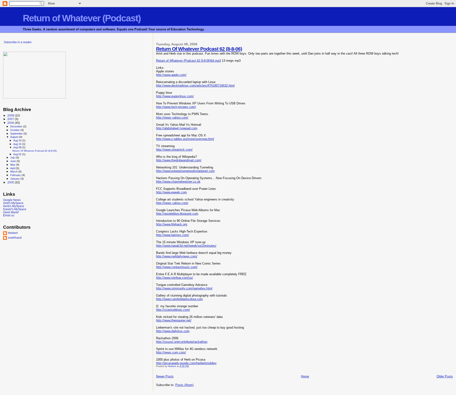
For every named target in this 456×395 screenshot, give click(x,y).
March (14, 171)
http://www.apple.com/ (171, 75)
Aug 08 (17, 147)
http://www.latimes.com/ (172, 235)
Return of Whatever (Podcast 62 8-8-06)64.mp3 (188, 60)
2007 (11, 119)
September (17, 133)
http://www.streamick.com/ (174, 149)
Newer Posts (165, 376)
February (16, 175)
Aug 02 (17, 154)
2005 (11, 182)
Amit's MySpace (13, 202)
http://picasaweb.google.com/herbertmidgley (186, 363)
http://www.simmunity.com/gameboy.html (184, 288)
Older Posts (445, 376)
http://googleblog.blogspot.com (177, 213)
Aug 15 (17, 144)
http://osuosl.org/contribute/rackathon (181, 342)
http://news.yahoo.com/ (172, 117)
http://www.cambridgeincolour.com (179, 299)
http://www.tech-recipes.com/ (176, 107)
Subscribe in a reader (18, 42)
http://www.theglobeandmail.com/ (178, 160)
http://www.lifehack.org (171, 224)
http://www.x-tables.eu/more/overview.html (185, 139)
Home (305, 376)
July (13, 157)
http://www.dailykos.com (173, 331)
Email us (8, 215)
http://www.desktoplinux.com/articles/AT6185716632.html (195, 85)
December (16, 126)
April (13, 168)
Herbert (13, 232)
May (13, 164)
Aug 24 (17, 140)
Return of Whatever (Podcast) (82, 18)
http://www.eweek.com (171, 192)
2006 (11, 122)
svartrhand (15, 237)
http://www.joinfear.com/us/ (174, 277)
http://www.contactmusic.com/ (177, 267)
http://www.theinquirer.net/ (173, 320)
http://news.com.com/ (171, 352)
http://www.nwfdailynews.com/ (176, 256)
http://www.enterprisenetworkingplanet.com (185, 171)
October (15, 130)
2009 (11, 115)
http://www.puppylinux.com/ (175, 96)
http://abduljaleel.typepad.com (176, 128)
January (15, 178)
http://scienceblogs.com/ (173, 309)
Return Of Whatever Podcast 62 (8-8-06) (199, 48)
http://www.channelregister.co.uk (178, 181)
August (14, 136)
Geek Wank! (11, 212)
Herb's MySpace (13, 206)
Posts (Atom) (184, 385)
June (13, 161)
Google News (12, 199)
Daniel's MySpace (14, 209)
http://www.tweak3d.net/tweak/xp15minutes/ (186, 245)
